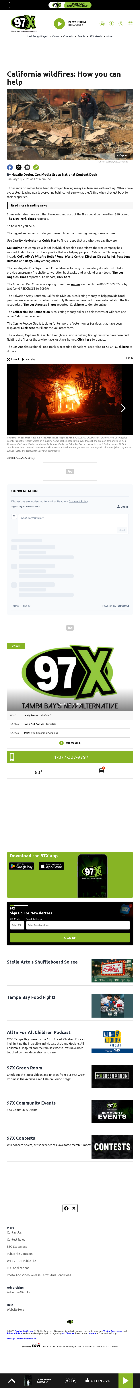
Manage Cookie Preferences (21, 1338)
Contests (68, 36)
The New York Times (22, 218)
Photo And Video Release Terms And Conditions (39, 1275)
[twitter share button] (19, 167)
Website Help (15, 1309)
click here (64, 277)
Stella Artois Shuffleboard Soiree (42, 962)
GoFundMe (14, 247)
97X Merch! (96, 36)
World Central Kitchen (80, 256)
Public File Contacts (20, 1253)
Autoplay (30, 359)
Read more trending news (29, 205)
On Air (55, 36)
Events (81, 36)
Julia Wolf (75, 25)
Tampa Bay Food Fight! (31, 997)
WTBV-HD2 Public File (21, 1260)
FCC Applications (18, 1268)
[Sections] (7, 5)
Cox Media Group (24, 1331)
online (75, 284)
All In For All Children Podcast (39, 1032)
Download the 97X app (34, 855)
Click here (76, 304)
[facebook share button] (10, 167)
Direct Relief (106, 256)
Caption (122, 155)
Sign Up (70, 938)
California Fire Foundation (31, 311)
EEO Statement (17, 1246)
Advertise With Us (19, 1292)
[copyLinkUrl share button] (36, 167)
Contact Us (14, 1232)
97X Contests (21, 1138)
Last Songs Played (38, 36)
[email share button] (27, 167)
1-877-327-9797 (71, 757)
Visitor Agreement (112, 1331)
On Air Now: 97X (70, 704)
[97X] (70, 5)
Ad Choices (68, 1333)
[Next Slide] (123, 408)
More (109, 36)
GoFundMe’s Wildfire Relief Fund (40, 256)
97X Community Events (31, 1103)
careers (92, 1333)
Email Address (34, 919)
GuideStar (49, 240)
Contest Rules (16, 1239)
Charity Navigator (25, 240)
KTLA (110, 346)
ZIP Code (15, 919)
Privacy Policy (14, 1333)
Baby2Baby (32, 261)
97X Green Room (24, 1067)
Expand (15, 359)
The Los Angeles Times (39, 304)
